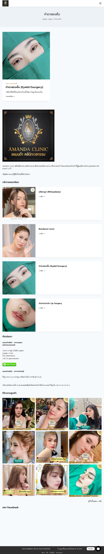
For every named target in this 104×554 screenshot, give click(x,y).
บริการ (7, 83)
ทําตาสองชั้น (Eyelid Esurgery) (24, 87)
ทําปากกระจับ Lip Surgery (50, 303)
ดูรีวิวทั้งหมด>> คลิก (95, 501)
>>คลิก (42, 196)
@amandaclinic (14, 358)
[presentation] (26, 55)
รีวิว (47, 552)
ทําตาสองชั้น (13, 83)
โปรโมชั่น (52, 552)
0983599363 (10, 356)
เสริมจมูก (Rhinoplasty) (50, 191)
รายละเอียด (10, 96)
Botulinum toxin (46, 228)
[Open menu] (100, 3)
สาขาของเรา (59, 552)
